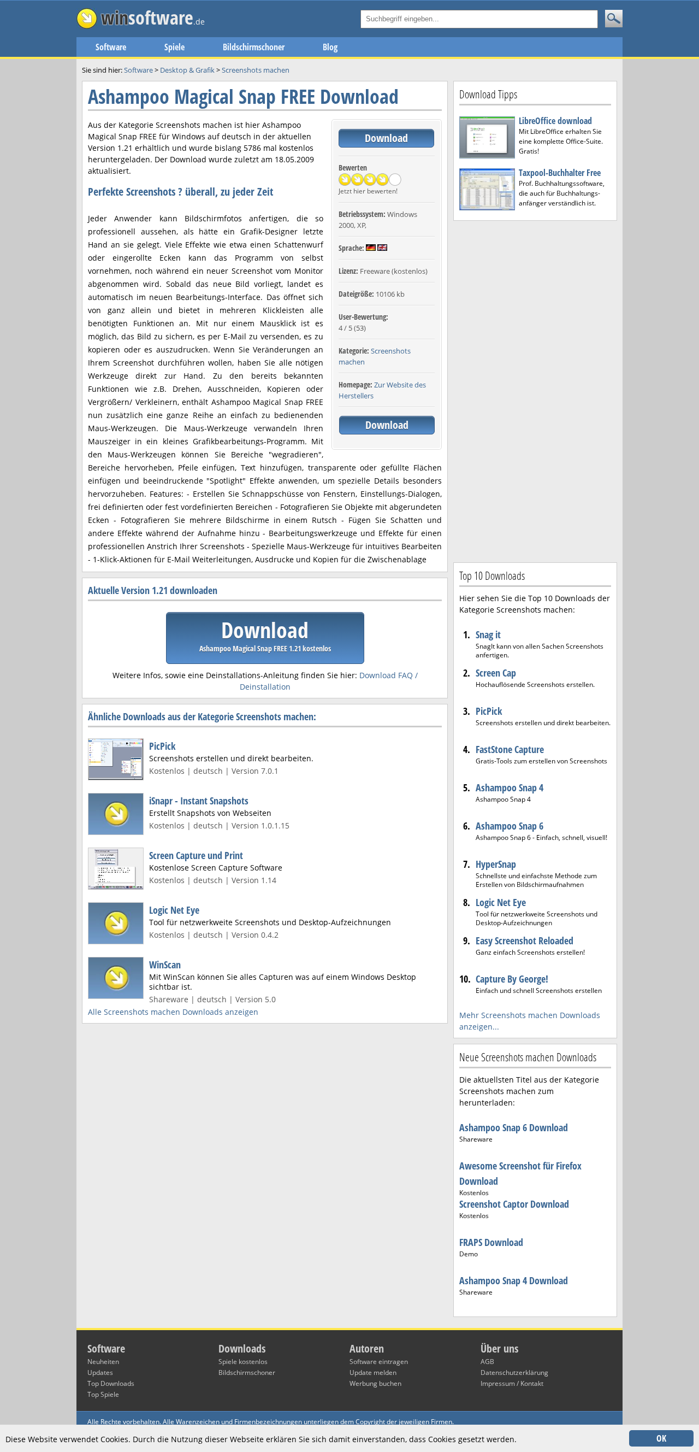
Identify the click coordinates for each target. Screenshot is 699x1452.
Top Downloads (110, 1383)
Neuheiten (103, 1361)
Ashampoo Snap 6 (509, 825)
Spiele (174, 47)
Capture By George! (512, 978)
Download (386, 138)
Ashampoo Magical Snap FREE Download (243, 96)
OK (661, 1438)
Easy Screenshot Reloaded (524, 940)
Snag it (488, 634)
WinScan (165, 964)
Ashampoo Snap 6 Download (513, 1127)
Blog (330, 47)
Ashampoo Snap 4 (509, 787)
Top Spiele (103, 1394)
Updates (100, 1372)
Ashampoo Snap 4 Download (513, 1280)
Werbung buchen (375, 1383)
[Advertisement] (535, 390)
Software (111, 47)
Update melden (373, 1372)
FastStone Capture (510, 749)
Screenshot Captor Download (514, 1203)
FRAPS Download (491, 1242)
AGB (487, 1361)
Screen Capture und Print (196, 855)
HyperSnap (496, 864)
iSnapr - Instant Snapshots (198, 800)
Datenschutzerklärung (514, 1372)
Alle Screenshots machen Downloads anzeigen (173, 1012)
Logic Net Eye (174, 909)
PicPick (162, 746)
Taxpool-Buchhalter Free (560, 173)
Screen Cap (496, 672)
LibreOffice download (555, 121)
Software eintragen (379, 1361)
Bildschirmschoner (254, 47)
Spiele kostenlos (243, 1361)
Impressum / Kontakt (512, 1383)
